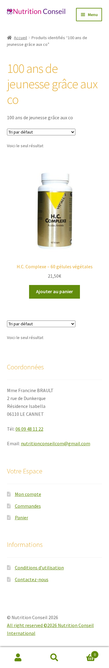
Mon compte (28, 494)
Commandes (28, 506)
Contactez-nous (31, 579)
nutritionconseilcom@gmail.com (55, 443)
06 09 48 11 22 (29, 429)
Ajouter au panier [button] (54, 291)
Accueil (20, 37)
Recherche (54, 657)
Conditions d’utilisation (39, 568)
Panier (21, 517)
